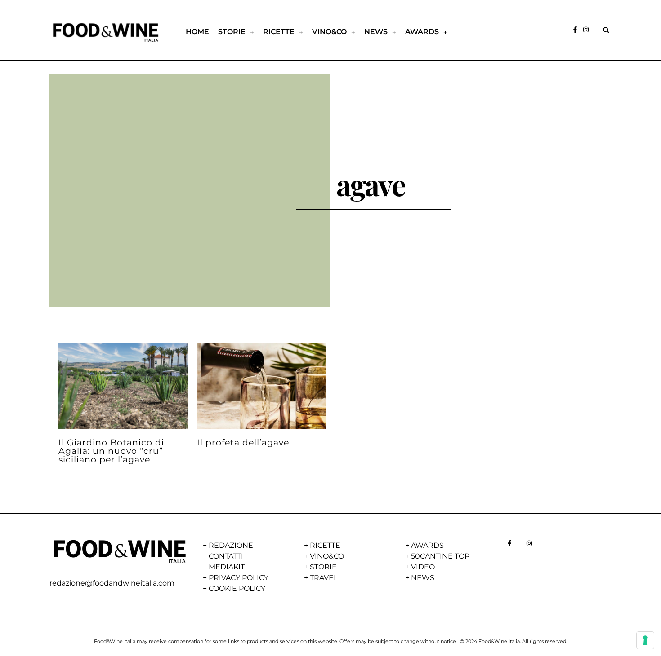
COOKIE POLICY (237, 588)
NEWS (376, 31)
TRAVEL (324, 577)
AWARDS (422, 31)
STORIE (232, 31)
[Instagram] (586, 29)
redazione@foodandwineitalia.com (111, 583)
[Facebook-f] (575, 29)
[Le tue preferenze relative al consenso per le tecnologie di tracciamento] (645, 640)
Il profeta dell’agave (243, 442)
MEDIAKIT (227, 567)
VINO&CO (329, 31)
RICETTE (279, 31)
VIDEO (423, 567)
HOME (197, 31)
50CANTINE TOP (440, 556)
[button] (606, 29)
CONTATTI (226, 556)
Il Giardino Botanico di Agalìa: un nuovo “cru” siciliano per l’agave (111, 451)
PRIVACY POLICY (238, 577)
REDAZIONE (231, 545)
